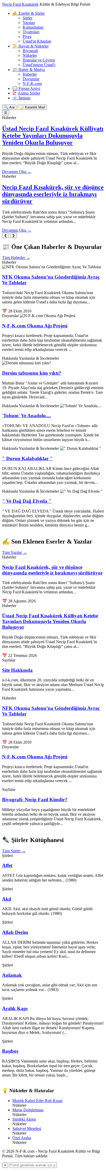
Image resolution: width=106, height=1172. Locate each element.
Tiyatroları (31, 32)
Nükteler (30, 55)
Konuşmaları (33, 27)
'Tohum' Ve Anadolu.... (26, 415)
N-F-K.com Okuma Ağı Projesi (34, 325)
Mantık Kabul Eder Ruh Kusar (37, 1100)
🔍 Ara (9, 107)
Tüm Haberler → (16, 257)
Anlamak (12, 975)
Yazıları (29, 22)
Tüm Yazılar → (14, 552)
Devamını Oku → (16, 171)
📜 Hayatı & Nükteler (30, 46)
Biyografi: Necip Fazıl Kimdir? (34, 799)
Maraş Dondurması (27, 1110)
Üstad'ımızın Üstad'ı (39, 64)
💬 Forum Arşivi (26, 88)
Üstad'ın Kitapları (37, 41)
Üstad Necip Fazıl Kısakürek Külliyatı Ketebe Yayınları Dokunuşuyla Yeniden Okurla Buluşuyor (52, 135)
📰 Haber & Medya (28, 69)
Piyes (27, 36)
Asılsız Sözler (29, 93)
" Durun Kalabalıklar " (27, 458)
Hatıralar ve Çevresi (39, 60)
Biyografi (30, 51)
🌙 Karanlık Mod (32, 107)
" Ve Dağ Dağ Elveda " (26, 501)
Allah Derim (15, 932)
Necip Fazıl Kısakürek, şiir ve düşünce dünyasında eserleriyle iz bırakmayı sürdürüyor (53, 194)
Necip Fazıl (20, 4)
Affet (7, 865)
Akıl (6, 899)
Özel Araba (21, 1138)
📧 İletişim (21, 98)
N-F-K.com (32, 83)
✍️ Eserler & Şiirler (28, 13)
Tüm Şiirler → (14, 851)
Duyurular (31, 79)
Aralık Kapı (15, 1008)
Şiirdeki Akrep (24, 1119)
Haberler (30, 74)
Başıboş (10, 1051)
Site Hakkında (17, 670)
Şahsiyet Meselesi (26, 1128)
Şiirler (27, 18)
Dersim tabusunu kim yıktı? (31, 373)
